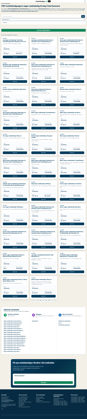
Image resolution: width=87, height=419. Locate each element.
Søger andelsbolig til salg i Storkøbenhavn (14, 343)
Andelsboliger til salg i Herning (78, 402)
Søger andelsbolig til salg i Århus (11, 351)
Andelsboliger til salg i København (59, 399)
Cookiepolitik (22, 404)
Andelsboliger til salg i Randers (78, 397)
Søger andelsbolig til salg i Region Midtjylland (14, 336)
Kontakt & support (23, 398)
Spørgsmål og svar (40, 398)
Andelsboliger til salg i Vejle (77, 399)
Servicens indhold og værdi (25, 402)
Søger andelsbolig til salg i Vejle (11, 347)
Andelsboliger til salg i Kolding (78, 398)
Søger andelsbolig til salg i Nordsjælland (13, 330)
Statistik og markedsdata (64, 321)
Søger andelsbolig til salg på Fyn (11, 326)
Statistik (38, 399)
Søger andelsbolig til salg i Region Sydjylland (14, 341)
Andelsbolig (35, 321)
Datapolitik (21, 403)
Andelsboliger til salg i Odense (60, 402)
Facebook (2, 409)
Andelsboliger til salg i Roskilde (78, 400)
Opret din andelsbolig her (43, 30)
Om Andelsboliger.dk (23, 397)
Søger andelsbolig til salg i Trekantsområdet (14, 345)
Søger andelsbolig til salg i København (13, 328)
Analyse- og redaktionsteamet (43, 402)
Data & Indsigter (40, 397)
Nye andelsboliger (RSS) (24, 406)
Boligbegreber (39, 400)
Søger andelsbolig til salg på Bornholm (13, 322)
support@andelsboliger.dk (7, 400)
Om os (60, 323)
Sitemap (20, 405)
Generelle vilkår (22, 400)
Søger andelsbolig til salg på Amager (12, 321)
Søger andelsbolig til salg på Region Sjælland (14, 340)
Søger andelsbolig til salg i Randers (12, 334)
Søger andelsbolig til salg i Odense (12, 332)
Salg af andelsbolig (5, 3)
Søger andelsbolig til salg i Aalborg (12, 349)
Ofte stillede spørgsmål (64, 325)
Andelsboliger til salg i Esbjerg (60, 404)
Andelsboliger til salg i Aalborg (60, 403)
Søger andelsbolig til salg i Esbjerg (12, 324)
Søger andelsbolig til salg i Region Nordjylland (14, 338)
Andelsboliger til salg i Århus (60, 401)
